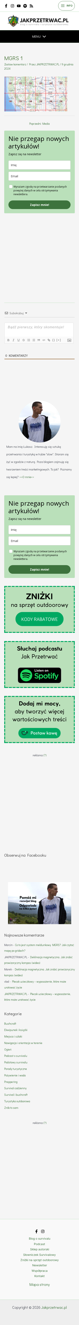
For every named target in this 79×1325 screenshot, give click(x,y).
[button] (36, 36)
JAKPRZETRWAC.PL (15, 994)
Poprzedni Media (39, 124)
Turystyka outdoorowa (17, 1101)
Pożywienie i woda (15, 1075)
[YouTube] (19, 6)
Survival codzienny (15, 1088)
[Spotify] (25, 6)
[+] (58, 340)
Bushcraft (10, 1024)
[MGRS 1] (35, 93)
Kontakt (39, 1276)
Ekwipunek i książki (15, 1030)
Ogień (7, 1049)
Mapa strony (39, 1284)
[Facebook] (6, 6)
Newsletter (39, 1265)
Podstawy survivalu (15, 1062)
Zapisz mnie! (39, 205)
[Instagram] (12, 6)
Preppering (10, 1082)
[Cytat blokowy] (38, 340)
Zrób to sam (11, 1108)
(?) (45, 755)
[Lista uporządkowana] (28, 340)
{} (53, 340)
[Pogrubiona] (8, 340)
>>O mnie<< (26, 477)
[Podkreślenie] (18, 340)
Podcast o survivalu (15, 1056)
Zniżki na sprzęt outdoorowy (39, 1260)
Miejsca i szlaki (13, 1036)
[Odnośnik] (48, 340)
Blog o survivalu (39, 1238)
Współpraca (40, 1270)
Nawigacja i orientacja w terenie (23, 1043)
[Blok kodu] (43, 340)
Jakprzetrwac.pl (54, 1307)
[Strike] (23, 340)
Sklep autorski (39, 1249)
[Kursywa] (13, 340)
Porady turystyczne (15, 1069)
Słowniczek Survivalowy (39, 1254)
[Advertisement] (39, 252)
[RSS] (31, 6)
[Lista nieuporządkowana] (33, 340)
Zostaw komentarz (15, 64)
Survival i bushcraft (16, 1095)
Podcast (39, 1244)
